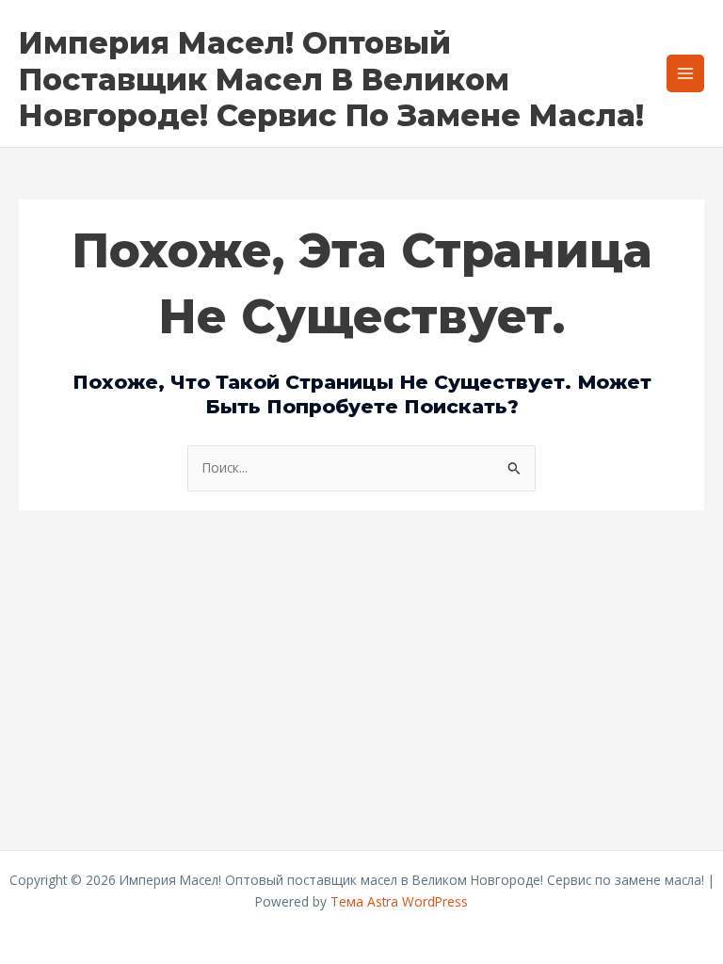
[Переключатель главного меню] (686, 74)
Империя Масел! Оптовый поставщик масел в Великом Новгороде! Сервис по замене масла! (331, 79)
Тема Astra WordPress (399, 901)
